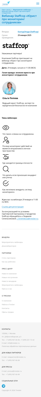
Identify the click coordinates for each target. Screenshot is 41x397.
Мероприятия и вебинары (22, 10)
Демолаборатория (9, 246)
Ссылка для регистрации (13, 206)
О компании (6, 301)
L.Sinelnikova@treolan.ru (27, 218)
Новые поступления (10, 277)
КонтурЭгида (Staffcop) (28, 31)
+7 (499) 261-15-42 (27, 340)
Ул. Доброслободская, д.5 (11, 337)
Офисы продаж (8, 312)
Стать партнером (8, 258)
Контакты (5, 308)
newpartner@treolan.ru (17, 357)
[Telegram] (3, 386)
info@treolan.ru (14, 343)
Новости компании (9, 274)
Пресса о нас (7, 289)
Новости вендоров (9, 281)
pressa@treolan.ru (15, 371)
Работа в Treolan (8, 304)
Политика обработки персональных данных (19, 346)
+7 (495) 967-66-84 (13, 340)
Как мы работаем (8, 262)
